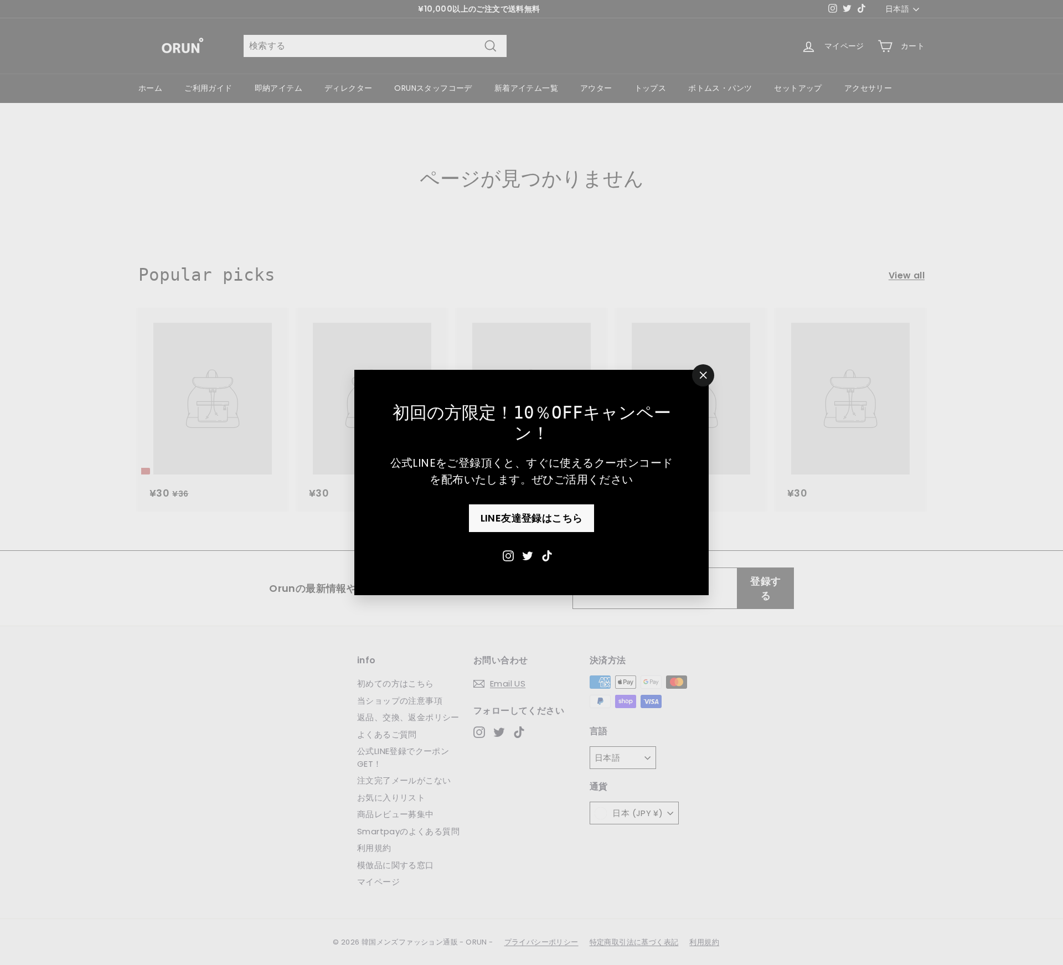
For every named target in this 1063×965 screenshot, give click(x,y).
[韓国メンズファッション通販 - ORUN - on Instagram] (508, 555)
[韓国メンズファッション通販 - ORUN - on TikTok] (547, 555)
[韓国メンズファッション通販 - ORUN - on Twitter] (527, 555)
